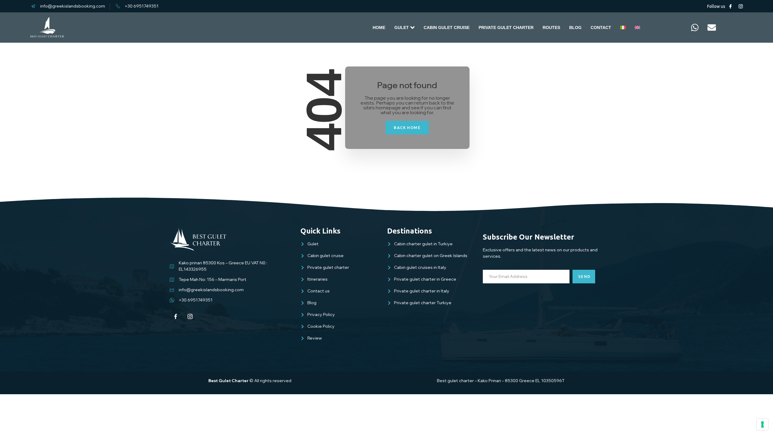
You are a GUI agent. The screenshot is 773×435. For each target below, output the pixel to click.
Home (379, 27)
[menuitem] (623, 27)
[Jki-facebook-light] (730, 6)
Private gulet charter (506, 27)
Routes (551, 27)
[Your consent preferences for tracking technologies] (762, 424)
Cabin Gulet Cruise (447, 27)
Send (584, 276)
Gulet (401, 27)
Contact (601, 27)
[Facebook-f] (175, 316)
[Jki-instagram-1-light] (741, 6)
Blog (575, 27)
